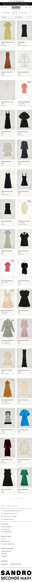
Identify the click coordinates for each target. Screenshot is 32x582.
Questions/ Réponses (6, 526)
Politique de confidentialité (8, 544)
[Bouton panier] (30, 8)
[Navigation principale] (2, 8)
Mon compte (4, 553)
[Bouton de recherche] (5, 8)
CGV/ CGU (3, 539)
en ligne (19, 4)
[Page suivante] (23, 498)
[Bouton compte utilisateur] (26, 8)
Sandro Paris (4, 556)
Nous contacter (5, 529)
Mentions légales (5, 541)
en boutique (25, 4)
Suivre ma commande (6, 531)
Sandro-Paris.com (20, 1)
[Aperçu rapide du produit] (13, 38)
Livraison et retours (6, 551)
